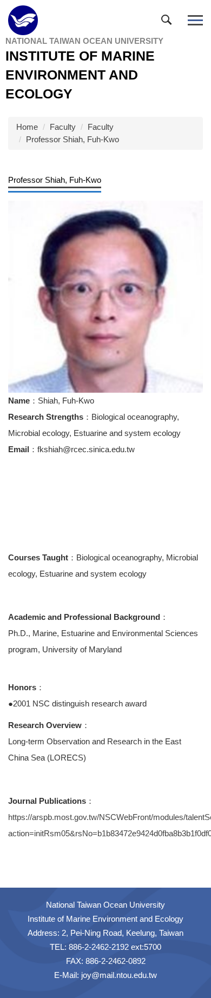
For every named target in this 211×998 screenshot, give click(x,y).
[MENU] (195, 20)
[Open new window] (105, 297)
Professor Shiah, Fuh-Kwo (72, 139)
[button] (168, 22)
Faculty (63, 126)
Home (27, 126)
